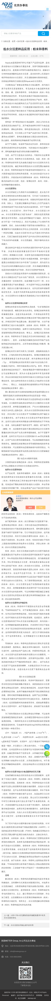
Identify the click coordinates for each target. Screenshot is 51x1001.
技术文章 (20, 41)
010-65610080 (47, 747)
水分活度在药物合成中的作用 (22, 925)
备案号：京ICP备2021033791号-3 (22, 995)
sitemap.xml (32, 998)
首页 (13, 41)
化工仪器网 (22, 998)
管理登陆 (39, 995)
